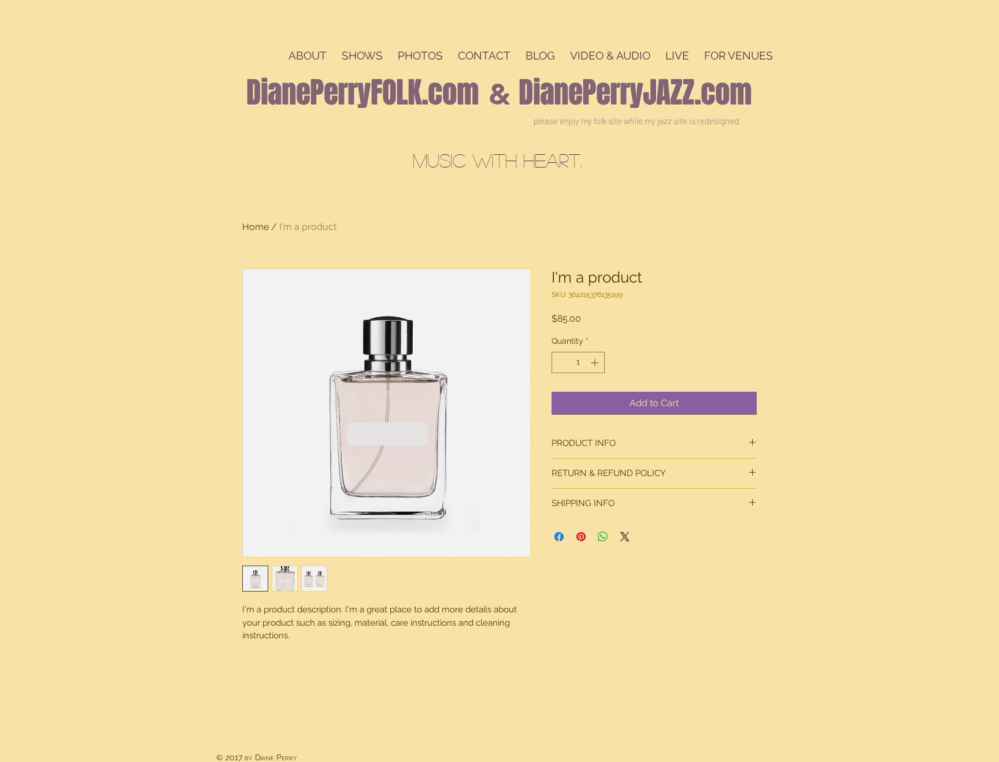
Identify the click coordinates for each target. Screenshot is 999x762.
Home (255, 226)
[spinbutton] (578, 362)
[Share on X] (625, 537)
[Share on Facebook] (559, 537)
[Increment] (596, 362)
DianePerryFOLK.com (363, 93)
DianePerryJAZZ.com (635, 93)
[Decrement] (560, 362)
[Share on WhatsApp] (603, 537)
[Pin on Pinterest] (581, 537)
